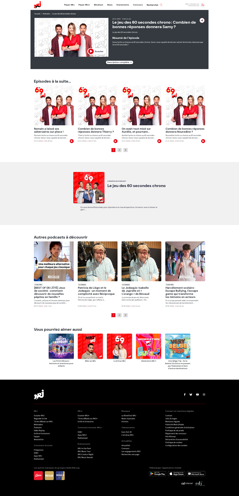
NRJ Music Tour (84, 451)
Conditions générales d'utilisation (179, 427)
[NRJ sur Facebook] (185, 394)
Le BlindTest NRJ (128, 415)
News (110, 5)
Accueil (37, 14)
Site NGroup (170, 436)
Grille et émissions (42, 433)
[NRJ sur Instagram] (204, 394)
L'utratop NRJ (127, 435)
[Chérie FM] (38, 475)
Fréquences (38, 450)
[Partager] (202, 20)
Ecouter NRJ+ (83, 415)
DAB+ (36, 453)
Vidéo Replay (39, 430)
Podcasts (46, 14)
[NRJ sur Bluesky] (191, 394)
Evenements (123, 5)
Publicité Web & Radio (174, 424)
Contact (168, 415)
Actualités (125, 445)
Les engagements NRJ (131, 451)
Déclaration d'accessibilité (176, 439)
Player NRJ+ (84, 5)
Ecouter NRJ (39, 415)
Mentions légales (172, 421)
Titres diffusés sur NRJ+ (88, 418)
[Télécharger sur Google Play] (157, 473)
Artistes (124, 421)
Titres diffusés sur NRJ (43, 421)
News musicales (128, 418)
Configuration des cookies (176, 445)
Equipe (37, 436)
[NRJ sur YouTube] (197, 394)
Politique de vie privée (174, 430)
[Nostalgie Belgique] (49, 475)
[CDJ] (200, 483)
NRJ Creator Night (85, 454)
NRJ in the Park (84, 448)
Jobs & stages (171, 418)
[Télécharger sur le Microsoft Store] (196, 473)
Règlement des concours (175, 433)
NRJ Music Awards (85, 457)
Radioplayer (39, 459)
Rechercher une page (130, 454)
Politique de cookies (173, 442)
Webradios (38, 424)
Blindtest (98, 5)
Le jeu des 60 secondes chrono (64, 14)
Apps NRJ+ (82, 435)
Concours (138, 5)
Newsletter (39, 439)
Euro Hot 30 (126, 432)
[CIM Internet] (187, 483)
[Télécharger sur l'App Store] (176, 473)
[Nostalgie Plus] (60, 475)
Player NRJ (69, 5)
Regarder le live (40, 418)
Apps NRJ (38, 456)
